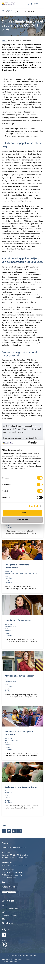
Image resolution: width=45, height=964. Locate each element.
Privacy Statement (10, 961)
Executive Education (9, 915)
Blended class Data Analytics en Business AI (19, 733)
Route (4, 882)
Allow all (22, 513)
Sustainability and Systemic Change (21, 787)
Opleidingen (6, 959)
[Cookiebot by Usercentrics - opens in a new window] (28, 442)
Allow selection (22, 519)
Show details (34, 506)
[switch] (40, 484)
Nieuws (9, 10)
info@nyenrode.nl (9, 892)
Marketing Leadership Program (19, 676)
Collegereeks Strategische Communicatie (17, 566)
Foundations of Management (18, 620)
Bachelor (5, 905)
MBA (3, 912)
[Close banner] (42, 442)
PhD (3, 918)
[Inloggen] (31, 3)
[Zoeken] (28, 4)
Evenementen (17, 959)
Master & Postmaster (10, 908)
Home (3, 10)
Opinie (4, 41)
